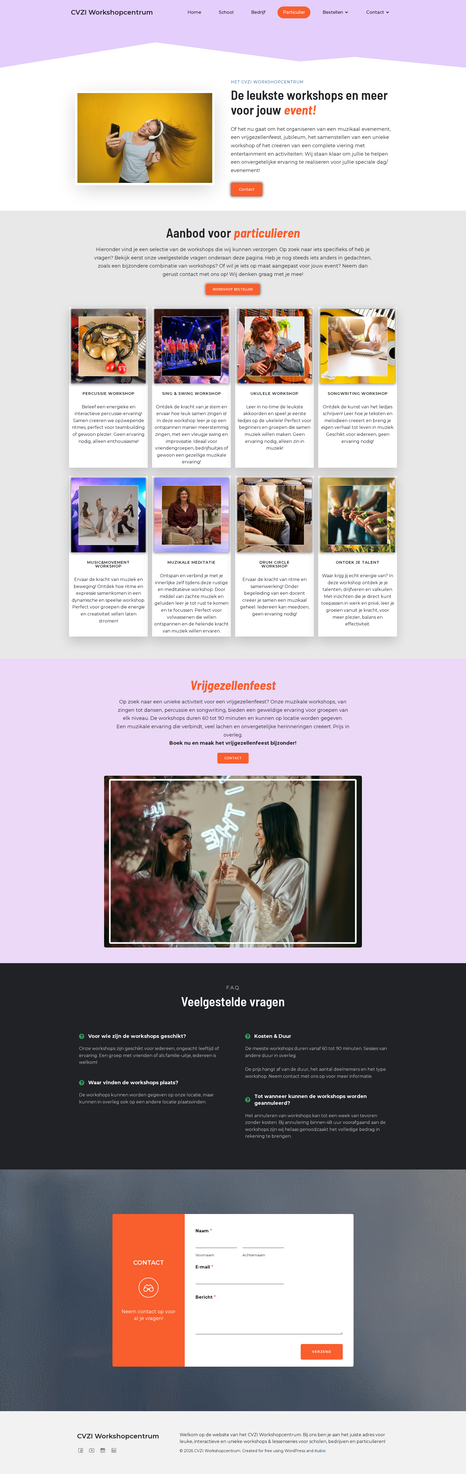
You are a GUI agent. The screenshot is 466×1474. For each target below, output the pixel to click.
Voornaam (205, 1255)
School (226, 12)
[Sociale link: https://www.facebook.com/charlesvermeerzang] (82, 1450)
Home (194, 12)
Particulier (294, 12)
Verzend (321, 1352)
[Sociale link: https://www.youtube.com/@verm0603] (93, 1450)
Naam (204, 1230)
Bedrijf (258, 12)
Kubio (320, 1450)
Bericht (206, 1297)
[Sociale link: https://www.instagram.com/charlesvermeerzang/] (104, 1450)
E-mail (204, 1267)
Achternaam (253, 1255)
